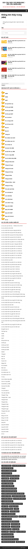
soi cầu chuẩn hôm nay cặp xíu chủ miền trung (11, 285)
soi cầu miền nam (15, 526)
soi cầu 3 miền (22, 516)
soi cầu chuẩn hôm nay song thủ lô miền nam (11, 324)
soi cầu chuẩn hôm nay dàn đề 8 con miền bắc (16, 62)
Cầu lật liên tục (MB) (10, 151)
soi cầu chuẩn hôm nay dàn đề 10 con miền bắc (11, 253)
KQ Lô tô (3, 413)
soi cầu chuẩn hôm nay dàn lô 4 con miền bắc (11, 255)
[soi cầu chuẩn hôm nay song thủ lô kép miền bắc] (4, 77)
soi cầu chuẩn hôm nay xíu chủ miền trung (10, 302)
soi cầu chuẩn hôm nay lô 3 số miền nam (10, 316)
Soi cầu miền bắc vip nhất (7, 260)
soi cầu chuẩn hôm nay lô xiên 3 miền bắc (10, 269)
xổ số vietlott (8, 117)
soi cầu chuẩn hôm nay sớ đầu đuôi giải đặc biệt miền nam (13, 321)
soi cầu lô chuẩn (15, 524)
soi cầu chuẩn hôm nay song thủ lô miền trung (11, 300)
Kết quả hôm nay (5, 340)
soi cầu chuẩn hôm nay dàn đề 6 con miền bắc (16, 41)
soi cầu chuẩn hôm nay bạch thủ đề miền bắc (11, 232)
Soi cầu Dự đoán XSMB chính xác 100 (10, 521)
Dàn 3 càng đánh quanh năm (8, 481)
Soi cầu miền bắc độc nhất (7, 228)
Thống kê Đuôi (8, 178)
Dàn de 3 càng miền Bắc (7, 483)
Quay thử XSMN (9, 209)
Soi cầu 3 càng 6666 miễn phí (8, 513)
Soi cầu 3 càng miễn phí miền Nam (9, 516)
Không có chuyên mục (7, 508)
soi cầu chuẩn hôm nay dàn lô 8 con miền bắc (16, 69)
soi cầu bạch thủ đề (6, 519)
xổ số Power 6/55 (9, 124)
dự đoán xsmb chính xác (19, 498)
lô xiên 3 (16, 508)
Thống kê (7, 134)
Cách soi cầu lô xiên (6, 473)
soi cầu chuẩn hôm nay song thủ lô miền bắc (11, 278)
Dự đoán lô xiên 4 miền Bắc (18, 496)
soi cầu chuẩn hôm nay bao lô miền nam (10, 307)
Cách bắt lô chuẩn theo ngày (9, 470)
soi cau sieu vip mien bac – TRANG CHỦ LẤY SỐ (11, 225)
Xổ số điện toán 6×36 (6, 374)
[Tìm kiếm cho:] (14, 33)
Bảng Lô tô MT (4, 415)
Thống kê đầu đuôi (9, 161)
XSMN (6, 97)
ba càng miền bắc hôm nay (19, 465)
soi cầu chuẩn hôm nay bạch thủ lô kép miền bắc (12, 235)
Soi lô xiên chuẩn (21, 531)
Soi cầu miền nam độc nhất (7, 304)
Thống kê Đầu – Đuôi (10, 182)
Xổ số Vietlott (4, 365)
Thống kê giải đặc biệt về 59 (8, 541)
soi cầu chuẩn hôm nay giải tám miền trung (10, 289)
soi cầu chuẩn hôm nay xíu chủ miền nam (10, 326)
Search (3, 85)
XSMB (6, 93)
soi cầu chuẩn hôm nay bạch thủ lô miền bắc (11, 237)
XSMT (6, 100)
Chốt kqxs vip (4, 331)
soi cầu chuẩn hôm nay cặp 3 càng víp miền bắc (11, 244)
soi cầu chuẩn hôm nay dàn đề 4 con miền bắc (11, 246)
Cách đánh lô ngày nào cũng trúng (10, 475)
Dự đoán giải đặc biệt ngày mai (9, 491)
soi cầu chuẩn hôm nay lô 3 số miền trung (10, 291)
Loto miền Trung (9, 202)
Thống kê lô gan (9, 165)
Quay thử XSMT (9, 213)
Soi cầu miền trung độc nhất (7, 280)
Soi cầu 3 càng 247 (15, 511)
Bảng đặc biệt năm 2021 (7, 468)
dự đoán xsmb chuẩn (7, 498)
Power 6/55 (3, 361)
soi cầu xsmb (16, 529)
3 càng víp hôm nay (6, 465)
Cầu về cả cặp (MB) (9, 155)
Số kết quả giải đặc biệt (7, 534)
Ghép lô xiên (5, 506)
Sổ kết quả (3, 342)
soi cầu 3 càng (5, 511)
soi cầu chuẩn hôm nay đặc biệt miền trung (10, 287)
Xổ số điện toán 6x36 (10, 137)
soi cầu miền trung (6, 529)
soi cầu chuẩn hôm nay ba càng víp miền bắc (11, 230)
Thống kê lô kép (9, 172)
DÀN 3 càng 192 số (14, 478)
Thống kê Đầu (8, 175)
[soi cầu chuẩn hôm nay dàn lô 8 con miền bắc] (4, 71)
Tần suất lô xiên (20, 541)
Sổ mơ (6, 219)
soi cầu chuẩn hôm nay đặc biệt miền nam (10, 311)
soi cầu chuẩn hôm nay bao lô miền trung (10, 282)
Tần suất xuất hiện (9, 189)
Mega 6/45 (3, 363)
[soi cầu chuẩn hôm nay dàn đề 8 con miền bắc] (4, 64)
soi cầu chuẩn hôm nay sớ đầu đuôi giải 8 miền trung (13, 294)
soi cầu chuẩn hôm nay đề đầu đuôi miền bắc (11, 264)
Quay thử (3, 422)
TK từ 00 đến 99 (9, 192)
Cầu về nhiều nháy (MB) (10, 158)
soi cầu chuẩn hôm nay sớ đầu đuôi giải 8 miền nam (12, 318)
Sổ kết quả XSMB (9, 107)
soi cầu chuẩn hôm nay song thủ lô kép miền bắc (16, 75)
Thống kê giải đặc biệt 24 (7, 536)
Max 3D (7, 127)
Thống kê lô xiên (9, 168)
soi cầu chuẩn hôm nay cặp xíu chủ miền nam (11, 309)
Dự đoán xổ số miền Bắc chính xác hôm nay (12, 503)
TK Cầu (3, 377)
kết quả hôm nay (9, 103)
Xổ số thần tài (8, 144)
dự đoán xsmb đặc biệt (7, 501)
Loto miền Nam (9, 199)
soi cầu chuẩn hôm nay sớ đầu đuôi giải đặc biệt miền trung (13, 297)
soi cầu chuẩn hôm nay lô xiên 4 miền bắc (10, 271)
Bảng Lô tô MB (4, 420)
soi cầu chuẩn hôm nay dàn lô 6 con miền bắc (16, 48)
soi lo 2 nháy (5, 531)
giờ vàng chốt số (14, 506)
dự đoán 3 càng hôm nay (8, 486)
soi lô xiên (12, 531)
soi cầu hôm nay (6, 524)
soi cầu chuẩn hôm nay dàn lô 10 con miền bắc (11, 241)
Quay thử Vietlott (9, 216)
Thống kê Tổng (9, 185)
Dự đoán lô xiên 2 (6, 496)
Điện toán (3, 367)
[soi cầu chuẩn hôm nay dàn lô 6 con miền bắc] (4, 50)
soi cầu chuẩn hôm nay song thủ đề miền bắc (11, 273)
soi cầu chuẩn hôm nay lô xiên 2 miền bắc (10, 266)
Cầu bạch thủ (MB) (9, 148)
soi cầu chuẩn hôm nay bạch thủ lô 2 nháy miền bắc (16, 55)
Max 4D (7, 131)
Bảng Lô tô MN (4, 418)
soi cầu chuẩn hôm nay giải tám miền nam (10, 313)
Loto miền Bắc (8, 195)
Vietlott (2, 351)
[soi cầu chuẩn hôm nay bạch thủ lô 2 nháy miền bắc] (4, 57)
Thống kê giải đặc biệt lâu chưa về (10, 539)
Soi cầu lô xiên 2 (6, 526)
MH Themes (23, 547)
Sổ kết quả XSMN (9, 110)
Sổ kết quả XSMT (9, 114)
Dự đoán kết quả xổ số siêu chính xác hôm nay (13, 493)
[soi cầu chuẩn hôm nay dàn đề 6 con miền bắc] (4, 43)
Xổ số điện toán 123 (9, 141)
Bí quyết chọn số (5, 329)
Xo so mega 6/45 (9, 120)
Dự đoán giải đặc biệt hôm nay (9, 488)
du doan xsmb (5, 478)
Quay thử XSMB (9, 206)
